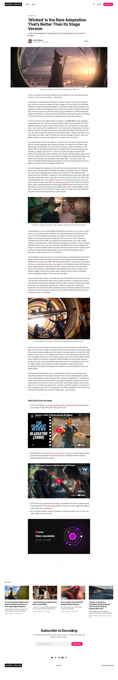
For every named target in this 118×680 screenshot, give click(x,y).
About (33, 4)
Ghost (111, 665)
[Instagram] (66, 657)
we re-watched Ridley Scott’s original (57, 405)
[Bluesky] (52, 657)
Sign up (59, 665)
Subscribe (108, 4)
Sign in (99, 4)
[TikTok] (59, 657)
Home (27, 4)
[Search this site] (93, 4)
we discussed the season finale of (53, 453)
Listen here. (48, 508)
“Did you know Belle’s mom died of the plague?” (47, 264)
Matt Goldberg (38, 40)
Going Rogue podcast (53, 506)
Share (86, 41)
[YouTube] (62, 657)
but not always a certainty (61, 182)
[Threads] (55, 657)
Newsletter (31, 15)
